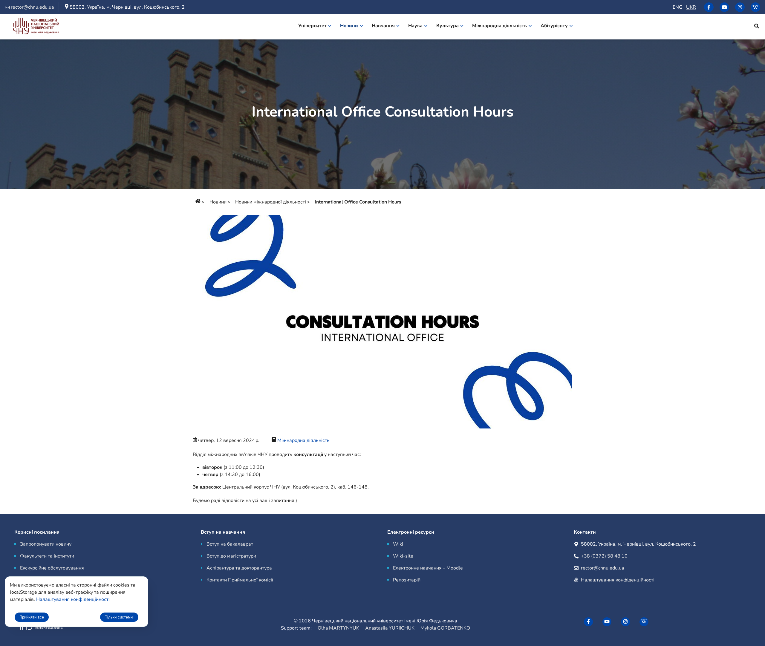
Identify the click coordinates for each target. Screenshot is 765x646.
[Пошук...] (756, 27)
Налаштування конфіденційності (617, 580)
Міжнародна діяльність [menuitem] (499, 25)
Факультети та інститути (47, 556)
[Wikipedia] (755, 7)
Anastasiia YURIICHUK (389, 628)
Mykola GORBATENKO (445, 628)
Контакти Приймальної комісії (239, 580)
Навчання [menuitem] (383, 25)
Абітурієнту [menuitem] (554, 25)
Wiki (398, 544)
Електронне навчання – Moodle (428, 568)
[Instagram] (740, 7)
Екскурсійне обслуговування (52, 568)
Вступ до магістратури (231, 556)
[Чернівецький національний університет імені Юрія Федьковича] (36, 27)
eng (678, 7)
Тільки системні (119, 617)
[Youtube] (724, 7)
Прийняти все (31, 617)
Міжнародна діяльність (303, 440)
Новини (218, 202)
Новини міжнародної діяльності (270, 202)
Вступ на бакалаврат (229, 544)
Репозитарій (406, 580)
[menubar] (439, 27)
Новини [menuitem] (349, 25)
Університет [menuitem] (312, 25)
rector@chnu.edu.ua (602, 568)
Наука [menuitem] (415, 25)
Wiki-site (403, 556)
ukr (691, 7)
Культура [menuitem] (447, 25)
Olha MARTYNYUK (338, 628)
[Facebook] (709, 7)
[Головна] (198, 202)
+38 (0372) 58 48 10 (604, 556)
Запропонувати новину (45, 544)
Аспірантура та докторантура (239, 568)
